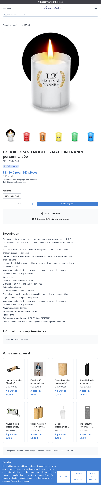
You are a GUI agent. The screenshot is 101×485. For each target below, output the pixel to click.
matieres (7, 191)
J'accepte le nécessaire (78, 477)
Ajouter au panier (67, 204)
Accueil (5, 25)
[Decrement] (5, 204)
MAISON (20, 451)
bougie (32, 451)
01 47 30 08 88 (52, 213)
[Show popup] (96, 15)
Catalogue (16, 25)
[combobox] (50, 15)
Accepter (63, 477)
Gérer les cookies (92, 477)
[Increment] (32, 204)
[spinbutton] (19, 204)
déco (27, 451)
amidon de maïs (12, 196)
